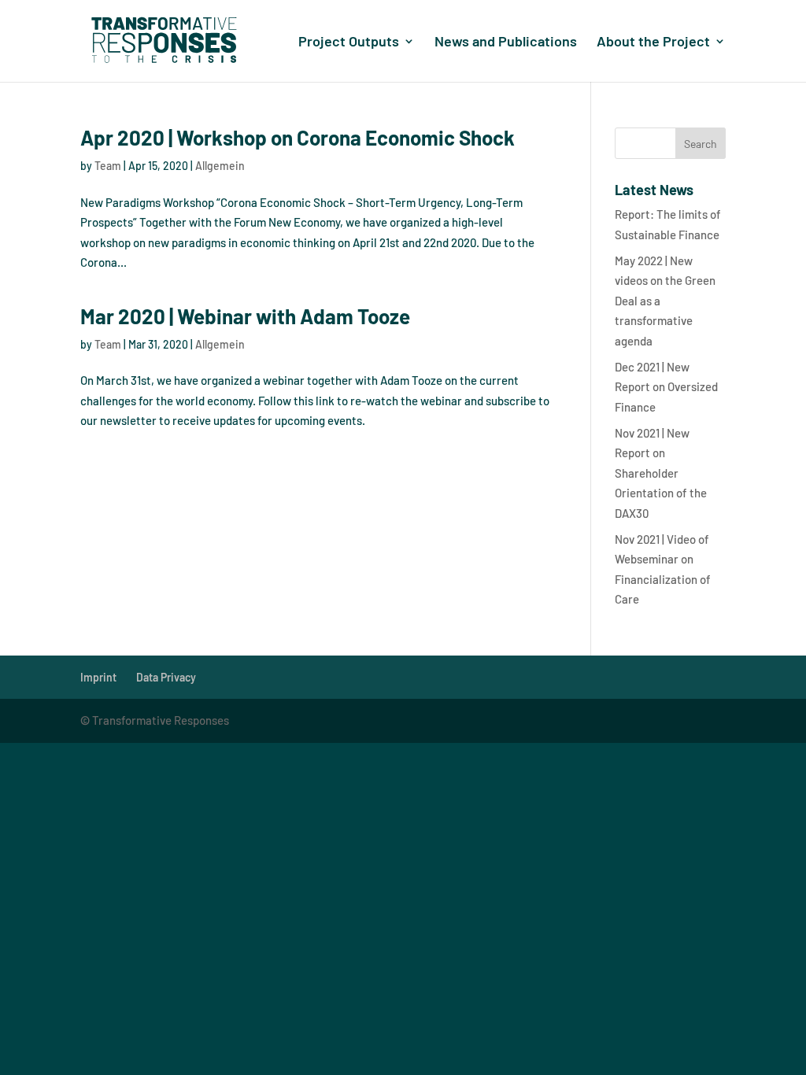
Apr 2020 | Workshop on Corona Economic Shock (297, 137)
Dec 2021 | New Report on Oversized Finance (666, 387)
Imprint (98, 677)
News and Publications (505, 42)
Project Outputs (348, 42)
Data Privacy (166, 677)
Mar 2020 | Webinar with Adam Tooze (245, 316)
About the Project (653, 42)
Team (107, 165)
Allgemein (220, 165)
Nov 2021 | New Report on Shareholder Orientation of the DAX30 (661, 473)
